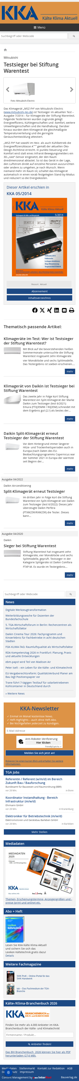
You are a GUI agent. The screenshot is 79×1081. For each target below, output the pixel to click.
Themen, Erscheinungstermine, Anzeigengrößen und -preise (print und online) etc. (39, 900)
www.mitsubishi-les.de (18, 112)
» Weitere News (15, 693)
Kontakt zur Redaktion (51, 1068)
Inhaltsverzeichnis (39, 298)
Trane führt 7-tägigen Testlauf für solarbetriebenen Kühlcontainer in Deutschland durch (37, 684)
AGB (69, 1068)
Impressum (27, 1072)
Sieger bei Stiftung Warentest (30, 545)
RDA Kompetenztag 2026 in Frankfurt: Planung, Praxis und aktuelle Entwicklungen (38, 654)
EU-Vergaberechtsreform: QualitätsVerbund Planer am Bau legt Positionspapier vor (39, 675)
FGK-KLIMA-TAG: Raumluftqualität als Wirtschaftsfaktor (39, 647)
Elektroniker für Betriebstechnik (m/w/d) (34, 816)
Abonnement (40, 291)
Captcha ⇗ (53, 746)
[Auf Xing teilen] (49, 312)
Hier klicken (43, 742)
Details (10, 955)
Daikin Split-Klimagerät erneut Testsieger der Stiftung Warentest (34, 435)
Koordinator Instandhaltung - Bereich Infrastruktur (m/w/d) (32, 799)
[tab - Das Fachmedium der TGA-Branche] (11, 990)
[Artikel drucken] (71, 310)
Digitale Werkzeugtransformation (26, 610)
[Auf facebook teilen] (35, 312)
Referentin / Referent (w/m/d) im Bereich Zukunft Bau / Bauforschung (34, 781)
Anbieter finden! (40, 1044)
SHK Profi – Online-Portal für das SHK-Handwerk (33, 977)
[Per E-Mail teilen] (64, 310)
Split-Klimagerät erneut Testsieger (34, 491)
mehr (70, 371)
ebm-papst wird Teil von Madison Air (28, 662)
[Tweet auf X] (42, 312)
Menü (41, 27)
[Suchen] (74, 36)
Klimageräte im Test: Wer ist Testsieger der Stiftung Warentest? (38, 341)
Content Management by (17, 1077)
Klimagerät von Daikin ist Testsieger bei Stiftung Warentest (39, 388)
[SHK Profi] (11, 977)
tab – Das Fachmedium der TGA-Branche (33, 990)
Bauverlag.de (69, 1077)
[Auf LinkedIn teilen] (57, 312)
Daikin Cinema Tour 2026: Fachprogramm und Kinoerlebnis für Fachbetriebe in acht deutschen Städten (35, 637)
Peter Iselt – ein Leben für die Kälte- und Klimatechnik (39, 667)
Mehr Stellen (39, 832)
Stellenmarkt (27, 1068)
